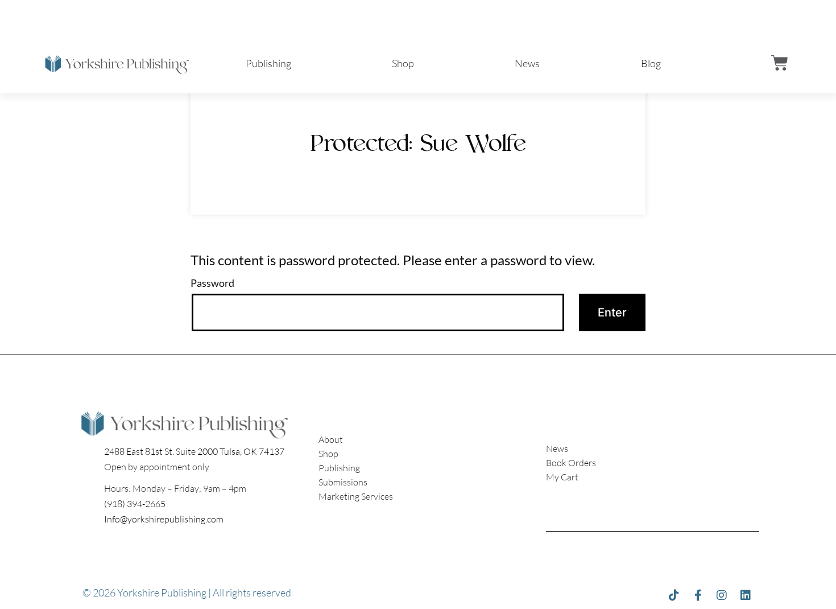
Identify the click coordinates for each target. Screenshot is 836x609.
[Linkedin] (746, 595)
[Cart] (779, 63)
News (527, 63)
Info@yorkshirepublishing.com (164, 519)
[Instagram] (722, 595)
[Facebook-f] (698, 595)
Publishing (268, 63)
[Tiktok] (674, 595)
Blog (651, 63)
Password (212, 283)
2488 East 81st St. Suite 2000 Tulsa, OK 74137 (194, 451)
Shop (403, 63)
